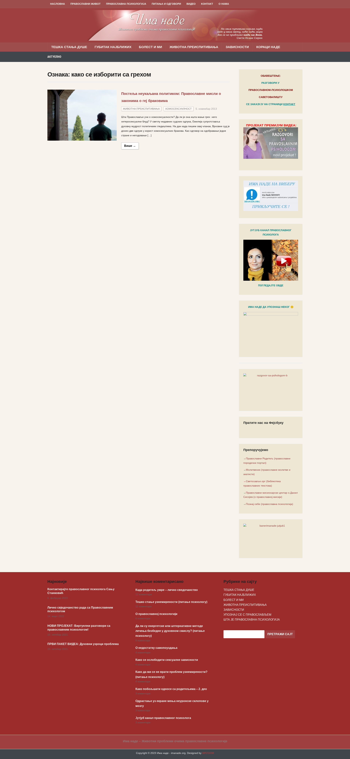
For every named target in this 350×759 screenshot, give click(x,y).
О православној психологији (156, 613)
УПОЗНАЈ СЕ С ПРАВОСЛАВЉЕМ (247, 614)
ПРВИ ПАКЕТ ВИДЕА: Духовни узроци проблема (83, 644)
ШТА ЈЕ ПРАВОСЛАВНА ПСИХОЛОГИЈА (251, 619)
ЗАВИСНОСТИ (237, 47)
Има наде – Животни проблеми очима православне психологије (175, 741)
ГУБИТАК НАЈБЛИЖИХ (113, 47)
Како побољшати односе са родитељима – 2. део (171, 689)
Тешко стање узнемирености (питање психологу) (171, 601)
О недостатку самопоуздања (156, 647)
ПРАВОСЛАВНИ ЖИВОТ (85, 3)
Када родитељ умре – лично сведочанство (166, 589)
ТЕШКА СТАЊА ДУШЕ (69, 47)
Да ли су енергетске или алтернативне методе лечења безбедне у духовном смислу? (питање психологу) (170, 630)
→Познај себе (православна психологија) (268, 504)
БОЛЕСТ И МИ (150, 47)
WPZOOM (208, 753)
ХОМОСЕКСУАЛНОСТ (178, 108)
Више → (130, 145)
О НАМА (224, 3)
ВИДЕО (191, 3)
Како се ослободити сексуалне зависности (166, 659)
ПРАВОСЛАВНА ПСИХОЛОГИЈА (126, 3)
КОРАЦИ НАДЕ (268, 47)
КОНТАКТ (207, 3)
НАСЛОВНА (57, 3)
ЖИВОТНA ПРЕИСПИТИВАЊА (194, 47)
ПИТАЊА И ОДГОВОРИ (166, 3)
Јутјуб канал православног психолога (163, 717)
